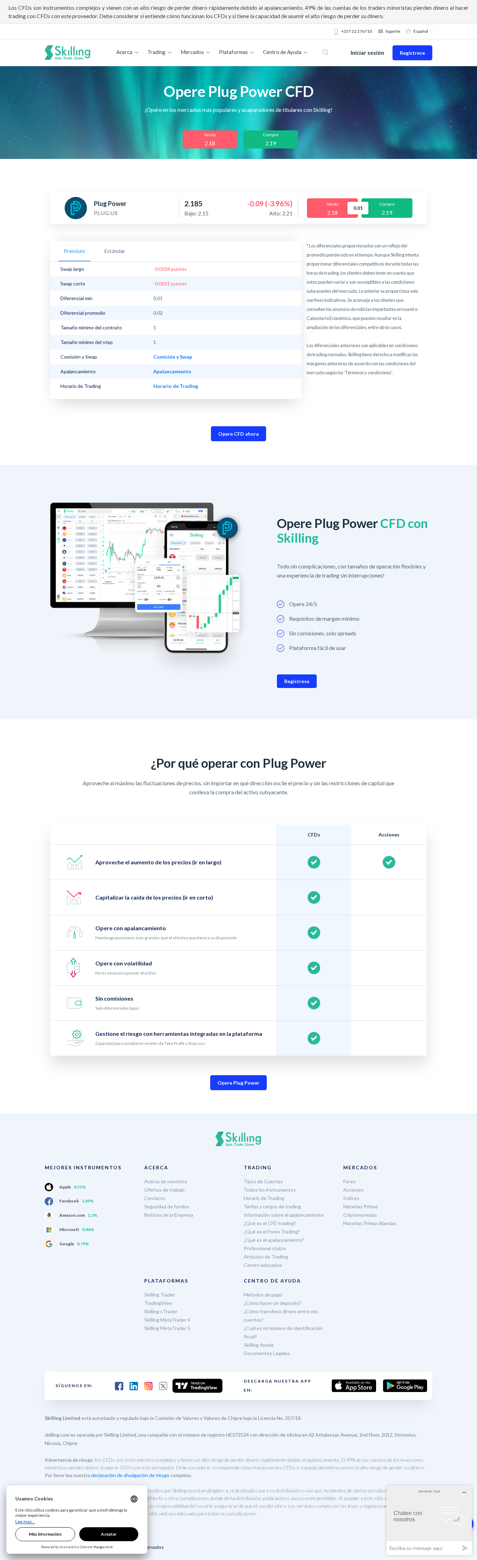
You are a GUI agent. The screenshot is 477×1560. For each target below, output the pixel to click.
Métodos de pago (263, 1295)
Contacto (154, 1198)
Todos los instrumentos (270, 1190)
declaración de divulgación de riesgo (130, 1475)
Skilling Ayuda (258, 1345)
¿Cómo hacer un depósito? (272, 1303)
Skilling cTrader (160, 1311)
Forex (349, 1181)
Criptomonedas (360, 1215)
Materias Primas (360, 1206)
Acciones (353, 1190)
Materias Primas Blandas (369, 1223)
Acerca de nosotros (165, 1181)
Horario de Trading (264, 1198)
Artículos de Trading (266, 1257)
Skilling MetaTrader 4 (167, 1320)
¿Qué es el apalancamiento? (274, 1240)
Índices (351, 1198)
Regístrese (412, 53)
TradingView (158, 1303)
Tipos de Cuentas (263, 1181)
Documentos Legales (267, 1353)
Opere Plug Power (238, 1083)
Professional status (265, 1248)
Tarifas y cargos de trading (272, 1206)
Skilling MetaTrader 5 (167, 1328)
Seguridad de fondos (166, 1206)
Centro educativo (263, 1265)
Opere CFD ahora (238, 434)
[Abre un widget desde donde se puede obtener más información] (429, 1520)
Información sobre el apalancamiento (284, 1215)
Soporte (393, 31)
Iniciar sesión (367, 52)
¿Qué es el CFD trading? (270, 1223)
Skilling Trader (159, 1295)
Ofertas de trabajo (164, 1190)
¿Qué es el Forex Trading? (272, 1231)
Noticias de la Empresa (168, 1215)
